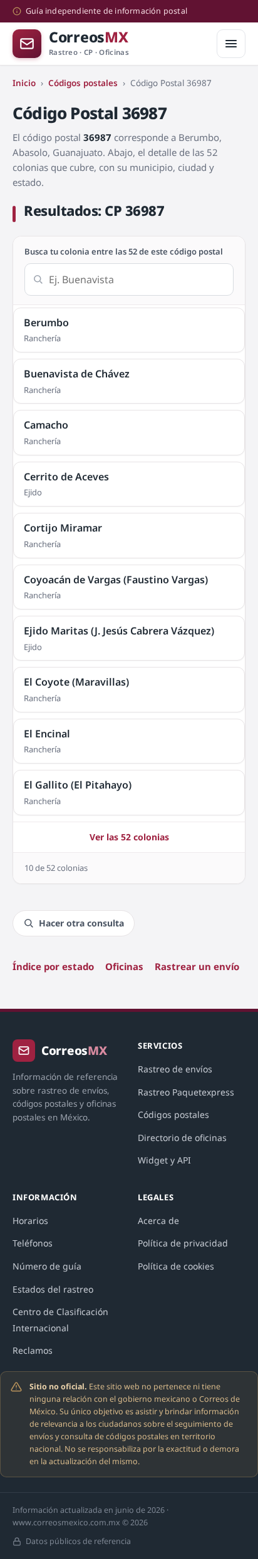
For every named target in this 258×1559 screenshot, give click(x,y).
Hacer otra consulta (81, 923)
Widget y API (164, 1160)
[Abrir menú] (231, 43)
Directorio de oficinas (182, 1138)
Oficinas (124, 966)
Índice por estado (53, 966)
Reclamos (33, 1350)
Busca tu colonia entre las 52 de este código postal (123, 251)
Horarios (30, 1220)
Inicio (24, 83)
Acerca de (158, 1220)
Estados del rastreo (53, 1289)
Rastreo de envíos (175, 1069)
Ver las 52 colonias (129, 837)
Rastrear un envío (197, 966)
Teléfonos (33, 1243)
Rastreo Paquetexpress (186, 1092)
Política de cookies (176, 1266)
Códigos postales (83, 83)
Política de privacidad (183, 1243)
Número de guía (47, 1266)
